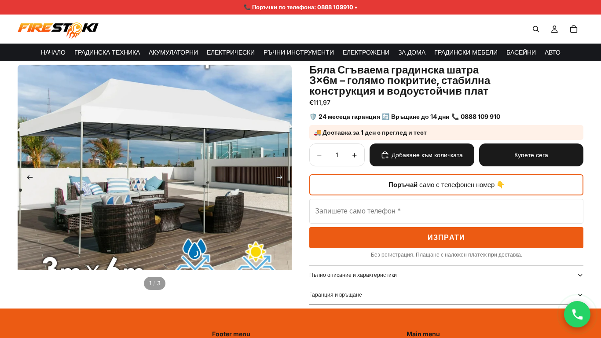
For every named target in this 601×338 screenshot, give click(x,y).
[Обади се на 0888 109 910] (577, 314)
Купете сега (531, 154)
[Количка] (573, 29)
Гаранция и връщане (335, 294)
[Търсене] (536, 29)
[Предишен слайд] (27, 178)
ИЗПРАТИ (446, 237)
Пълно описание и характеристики (353, 275)
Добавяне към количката (427, 154)
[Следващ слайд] (282, 178)
